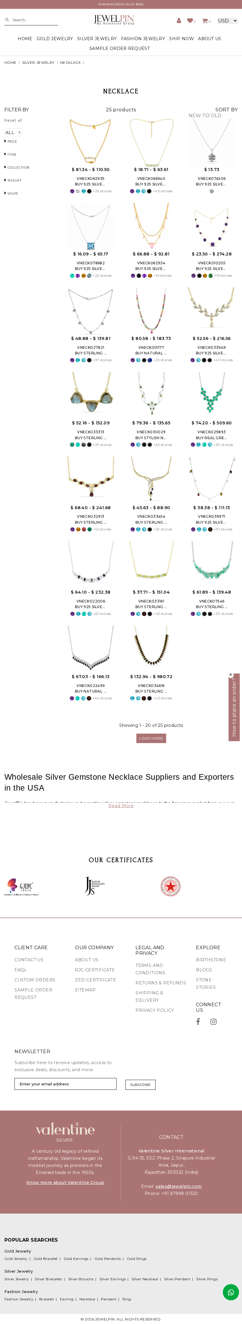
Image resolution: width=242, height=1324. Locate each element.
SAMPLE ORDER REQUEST (119, 48)
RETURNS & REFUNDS (160, 983)
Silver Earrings (112, 1279)
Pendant (109, 1299)
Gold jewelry (55, 38)
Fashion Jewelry (18, 1299)
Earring (67, 1299)
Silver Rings (207, 1279)
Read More (121, 805)
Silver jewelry (97, 38)
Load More (151, 738)
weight (14, 181)
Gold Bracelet (46, 1258)
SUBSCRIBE (140, 1084)
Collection (18, 168)
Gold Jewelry (16, 1258)
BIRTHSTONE (211, 960)
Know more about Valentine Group (65, 1182)
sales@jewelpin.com (179, 1186)
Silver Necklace (145, 1279)
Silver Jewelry (16, 1279)
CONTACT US (28, 960)
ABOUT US (209, 38)
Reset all (13, 120)
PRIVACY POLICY (154, 1010)
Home (25, 38)
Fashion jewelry (143, 38)
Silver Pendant (177, 1279)
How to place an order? (234, 707)
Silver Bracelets (48, 1279)
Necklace (87, 1299)
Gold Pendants (107, 1258)
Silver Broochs (81, 1279)
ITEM (11, 155)
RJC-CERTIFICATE (95, 970)
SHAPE (12, 194)
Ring (126, 1299)
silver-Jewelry (38, 62)
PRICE (11, 142)
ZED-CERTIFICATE (95, 980)
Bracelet (46, 1299)
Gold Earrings (76, 1258)
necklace (70, 62)
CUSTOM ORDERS (34, 980)
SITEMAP (85, 990)
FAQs (20, 970)
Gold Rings (137, 1258)
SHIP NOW (181, 38)
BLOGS (204, 970)
